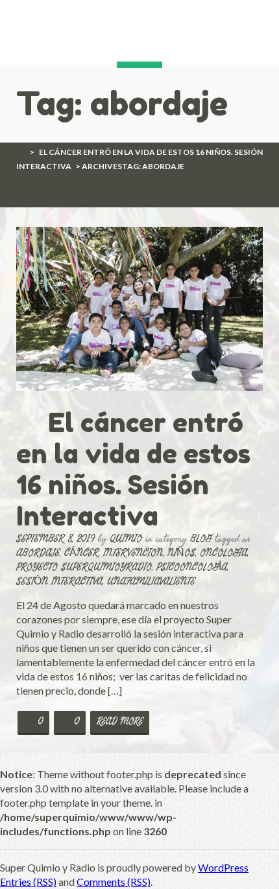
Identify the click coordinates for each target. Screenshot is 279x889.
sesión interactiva (59, 581)
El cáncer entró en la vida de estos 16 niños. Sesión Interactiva (133, 469)
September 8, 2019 (55, 538)
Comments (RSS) (114, 881)
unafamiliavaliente (151, 581)
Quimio (126, 538)
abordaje (38, 552)
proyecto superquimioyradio (84, 566)
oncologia (223, 552)
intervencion (133, 552)
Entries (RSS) (28, 881)
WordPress (223, 867)
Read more (120, 721)
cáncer (81, 552)
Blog (201, 538)
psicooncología (191, 566)
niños (181, 552)
